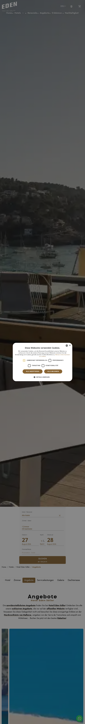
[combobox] (67, 345)
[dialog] (42, 362)
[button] (42, 377)
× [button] (70, 345)
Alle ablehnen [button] (53, 371)
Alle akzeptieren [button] (32, 371)
